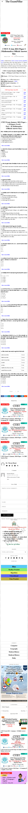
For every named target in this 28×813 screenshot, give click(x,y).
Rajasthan (14, 573)
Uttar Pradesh (14, 579)
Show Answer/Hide (6, 145)
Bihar (14, 566)
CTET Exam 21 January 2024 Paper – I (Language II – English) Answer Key (12, 419)
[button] (25, 552)
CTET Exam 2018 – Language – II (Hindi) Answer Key (13, 731)
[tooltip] (2, 396)
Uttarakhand (14, 576)
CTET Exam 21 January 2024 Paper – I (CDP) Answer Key (14, 457)
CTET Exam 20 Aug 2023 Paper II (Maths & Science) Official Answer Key (14, 750)
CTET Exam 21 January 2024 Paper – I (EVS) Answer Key (14, 438)
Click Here (25, 97)
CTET (12, 56)
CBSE (2, 60)
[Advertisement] (14, 16)
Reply (8, 479)
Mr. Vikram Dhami (21, 56)
